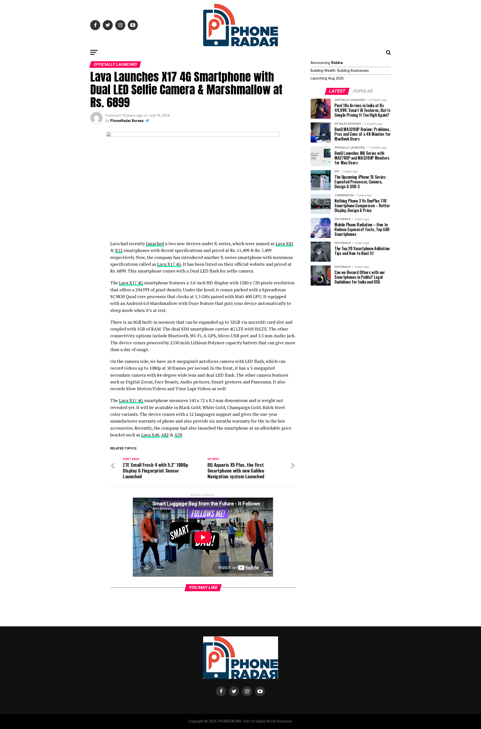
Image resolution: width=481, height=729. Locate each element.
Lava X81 (284, 243)
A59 (178, 435)
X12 (119, 250)
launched (155, 243)
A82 (165, 435)
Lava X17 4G (169, 264)
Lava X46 (150, 435)
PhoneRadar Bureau (127, 121)
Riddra (337, 63)
